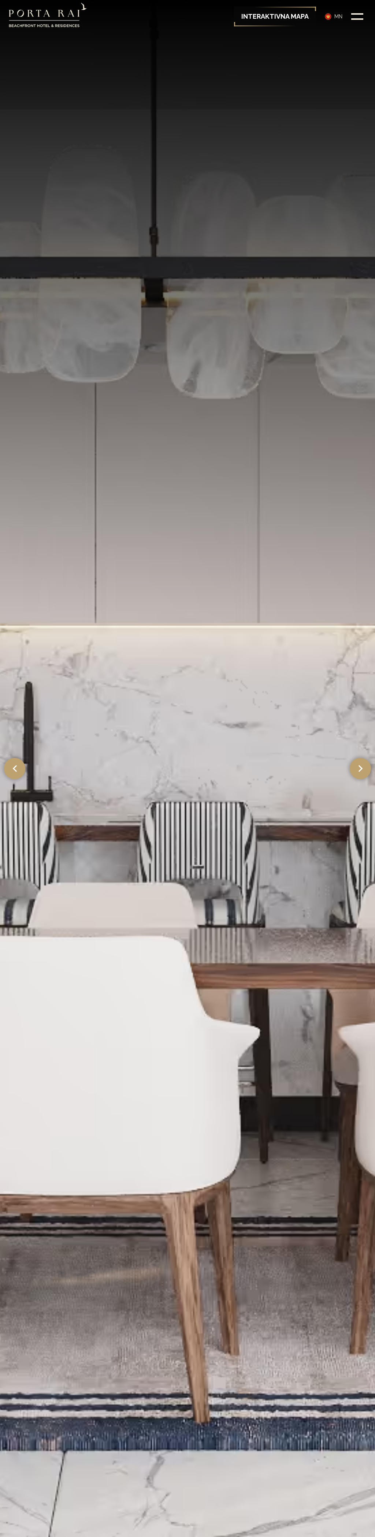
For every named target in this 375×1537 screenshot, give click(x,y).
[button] (333, 16)
